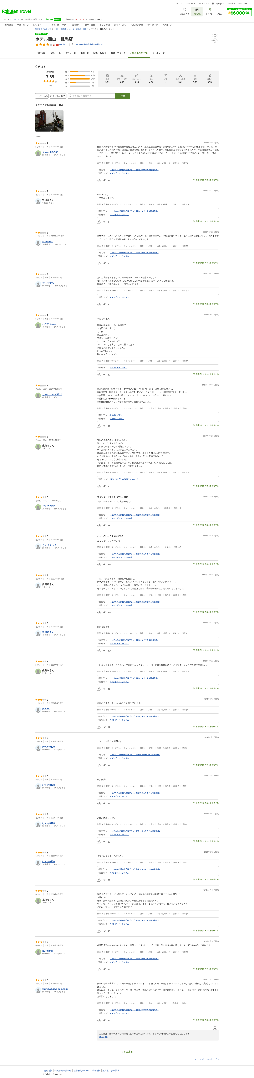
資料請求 (115, 1070)
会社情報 (48, 1070)
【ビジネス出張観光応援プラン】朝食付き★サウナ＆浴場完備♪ (135, 515)
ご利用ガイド (190, 3)
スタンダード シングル (119, 173)
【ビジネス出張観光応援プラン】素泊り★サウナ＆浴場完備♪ (134, 170)
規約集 (105, 1070)
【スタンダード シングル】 (121, 518)
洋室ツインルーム (117, 419)
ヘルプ (179, 3)
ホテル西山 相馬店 (54, 39)
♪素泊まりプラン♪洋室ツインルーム (124, 479)
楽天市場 (231, 3)
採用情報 (96, 1070)
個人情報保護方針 (63, 1070)
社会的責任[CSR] (81, 1070)
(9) (99, 53)
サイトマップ (203, 3)
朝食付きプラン (116, 415)
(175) (139, 53)
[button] (49, 121)
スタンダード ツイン (118, 367)
